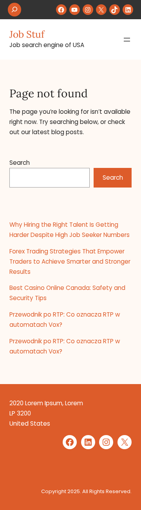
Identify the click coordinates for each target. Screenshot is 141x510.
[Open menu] (127, 39)
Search (19, 162)
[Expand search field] (14, 9)
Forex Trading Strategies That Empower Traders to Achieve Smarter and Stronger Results (69, 261)
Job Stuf (26, 34)
